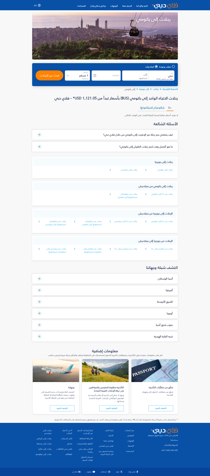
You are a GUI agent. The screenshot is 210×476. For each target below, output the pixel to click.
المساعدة (82, 5)
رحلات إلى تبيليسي (129, 169)
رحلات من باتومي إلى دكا (162, 248)
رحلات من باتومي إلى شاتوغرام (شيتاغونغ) (92, 250)
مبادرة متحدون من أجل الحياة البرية (106, 453)
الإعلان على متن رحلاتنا (86, 450)
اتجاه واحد (149, 67)
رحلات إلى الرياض (44, 438)
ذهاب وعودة (165, 67)
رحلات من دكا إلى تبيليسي (125, 221)
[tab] (170, 107)
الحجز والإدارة (142, 5)
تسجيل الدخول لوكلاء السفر (87, 459)
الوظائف (68, 454)
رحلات (156, 89)
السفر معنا (127, 5)
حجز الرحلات (129, 430)
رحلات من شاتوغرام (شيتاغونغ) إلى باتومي (127, 196)
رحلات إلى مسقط (44, 443)
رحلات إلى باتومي (165, 169)
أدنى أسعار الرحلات (67, 432)
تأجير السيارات (66, 438)
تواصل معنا (108, 440)
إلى (145, 74)
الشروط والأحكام (171, 445)
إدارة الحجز (109, 430)
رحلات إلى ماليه (44, 449)
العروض (130, 435)
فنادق (69, 443)
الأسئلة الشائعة (86, 438)
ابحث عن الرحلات (49, 75)
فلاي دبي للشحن (106, 446)
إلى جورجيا (144, 89)
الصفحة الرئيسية (170, 89)
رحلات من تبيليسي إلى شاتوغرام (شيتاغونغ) (56, 250)
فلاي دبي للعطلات (64, 449)
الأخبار (111, 435)
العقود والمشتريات (85, 443)
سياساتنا (174, 440)
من (172, 73)
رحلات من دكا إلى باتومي (162, 194)
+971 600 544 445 (169, 450)
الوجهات (114, 5)
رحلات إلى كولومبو (43, 454)
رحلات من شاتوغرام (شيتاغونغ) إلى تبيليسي (55, 223)
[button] (105, 135)
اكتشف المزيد (161, 408)
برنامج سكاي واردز (98, 5)
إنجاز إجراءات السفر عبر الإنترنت (85, 432)
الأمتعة (131, 446)
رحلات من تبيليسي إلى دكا (125, 248)
